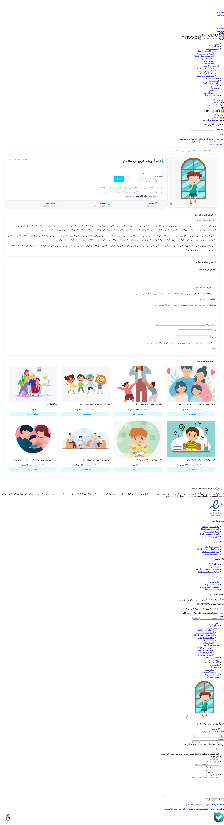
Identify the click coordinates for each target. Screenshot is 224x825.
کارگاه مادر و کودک (205, 51)
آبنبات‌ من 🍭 (219, 115)
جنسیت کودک (212, 767)
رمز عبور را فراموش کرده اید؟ (211, 139)
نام (214, 331)
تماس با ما (209, 90)
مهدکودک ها (214, 567)
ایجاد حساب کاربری (211, 120)
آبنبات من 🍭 (218, 100)
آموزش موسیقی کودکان (203, 56)
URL (217, 749)
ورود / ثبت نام (213, 677)
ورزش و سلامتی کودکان (208, 572)
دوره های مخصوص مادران (207, 569)
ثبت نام (119, 179)
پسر (208, 772)
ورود (221, 134)
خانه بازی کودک (207, 73)
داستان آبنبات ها (212, 589)
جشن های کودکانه (206, 71)
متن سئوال (213, 774)
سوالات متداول (207, 93)
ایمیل (213, 337)
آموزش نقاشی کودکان (209, 529)
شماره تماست (212, 761)
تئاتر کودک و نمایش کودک (208, 549)
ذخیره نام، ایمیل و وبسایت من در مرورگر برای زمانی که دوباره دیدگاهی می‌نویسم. (180, 343)
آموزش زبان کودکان (205, 53)
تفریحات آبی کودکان (205, 76)
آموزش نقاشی (207, 63)
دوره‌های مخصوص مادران (204, 150)
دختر (208, 769)
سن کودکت (213, 756)
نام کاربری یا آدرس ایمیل (212, 124)
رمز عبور (219, 129)
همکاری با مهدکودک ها (209, 587)
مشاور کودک (213, 564)
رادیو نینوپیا (214, 582)
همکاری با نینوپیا (212, 584)
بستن (221, 616)
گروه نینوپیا (190, 613)
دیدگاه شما (211, 325)
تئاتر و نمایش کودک (205, 68)
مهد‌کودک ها (209, 61)
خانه (215, 150)
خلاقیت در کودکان (206, 58)
